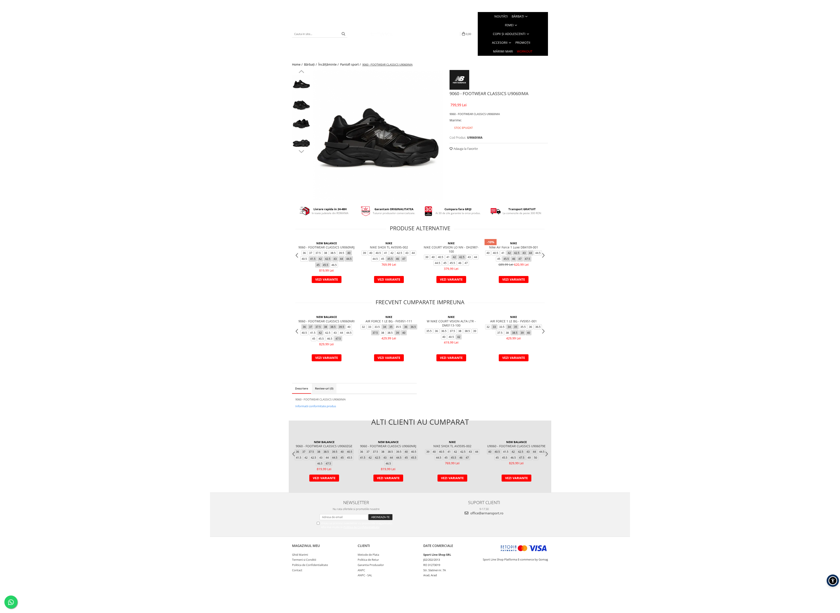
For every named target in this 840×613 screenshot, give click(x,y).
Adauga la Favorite (465, 149)
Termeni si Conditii (304, 560)
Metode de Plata (368, 555)
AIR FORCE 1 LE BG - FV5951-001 (513, 321)
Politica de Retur (368, 560)
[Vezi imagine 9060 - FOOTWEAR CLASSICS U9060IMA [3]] (301, 139)
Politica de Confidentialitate (361, 527)
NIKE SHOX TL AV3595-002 (389, 247)
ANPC (361, 570)
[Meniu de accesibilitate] (833, 581)
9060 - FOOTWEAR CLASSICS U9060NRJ (326, 247)
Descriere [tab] (301, 388)
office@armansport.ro (486, 513)
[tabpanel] (378, 135)
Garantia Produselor (371, 565)
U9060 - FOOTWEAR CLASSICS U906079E (516, 446)
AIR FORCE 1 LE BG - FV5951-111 (389, 321)
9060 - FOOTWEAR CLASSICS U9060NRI (326, 321)
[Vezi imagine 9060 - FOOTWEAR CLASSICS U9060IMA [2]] (301, 121)
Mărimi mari (503, 51)
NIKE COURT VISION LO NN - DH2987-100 (451, 249)
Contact (297, 570)
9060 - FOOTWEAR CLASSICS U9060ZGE (324, 446)
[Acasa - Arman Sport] (381, 34)
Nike (388, 243)
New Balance (326, 243)
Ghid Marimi (300, 555)
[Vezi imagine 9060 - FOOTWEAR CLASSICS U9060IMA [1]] (301, 102)
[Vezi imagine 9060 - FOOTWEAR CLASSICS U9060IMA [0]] (301, 84)
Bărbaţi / (311, 64)
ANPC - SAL (365, 575)
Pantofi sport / (351, 64)
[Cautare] (343, 34)
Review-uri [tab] (324, 388)
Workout (524, 51)
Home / (297, 64)
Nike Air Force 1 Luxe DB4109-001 (513, 247)
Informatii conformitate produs (315, 406)
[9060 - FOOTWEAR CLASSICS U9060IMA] (378, 135)
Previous (301, 72)
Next (301, 151)
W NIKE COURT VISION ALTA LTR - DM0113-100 (451, 323)
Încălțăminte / (329, 64)
